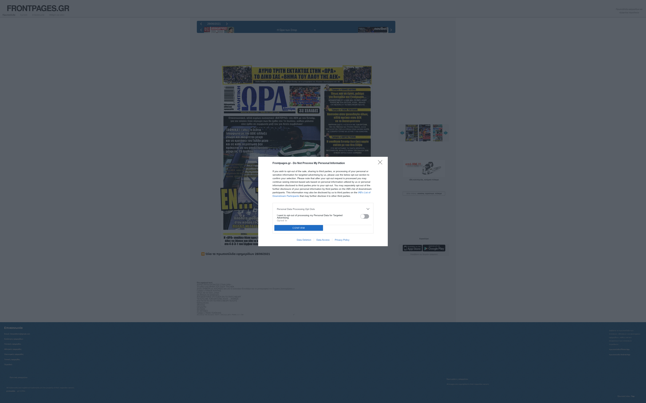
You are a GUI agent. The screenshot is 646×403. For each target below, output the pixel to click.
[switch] (364, 216)
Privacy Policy (342, 239)
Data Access (323, 239)
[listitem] (323, 209)
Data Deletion (304, 239)
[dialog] (323, 201)
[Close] (381, 163)
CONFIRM (299, 228)
